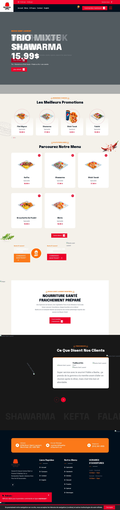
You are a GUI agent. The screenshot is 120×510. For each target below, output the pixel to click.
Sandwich (69, 471)
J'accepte (109, 507)
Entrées (68, 476)
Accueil (20, 8)
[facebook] (111, 2)
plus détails (17, 69)
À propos (32, 8)
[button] (15, 137)
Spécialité (69, 467)
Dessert (68, 480)
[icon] (72, 8)
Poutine (68, 484)
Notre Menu (60, 235)
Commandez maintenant (95, 8)
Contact (40, 8)
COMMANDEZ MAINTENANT (21, 257)
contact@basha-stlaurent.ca (58, 446)
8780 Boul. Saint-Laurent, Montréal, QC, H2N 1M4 (31, 446)
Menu (26, 8)
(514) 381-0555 (98, 446)
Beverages (69, 492)
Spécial (68, 488)
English (43, 480)
